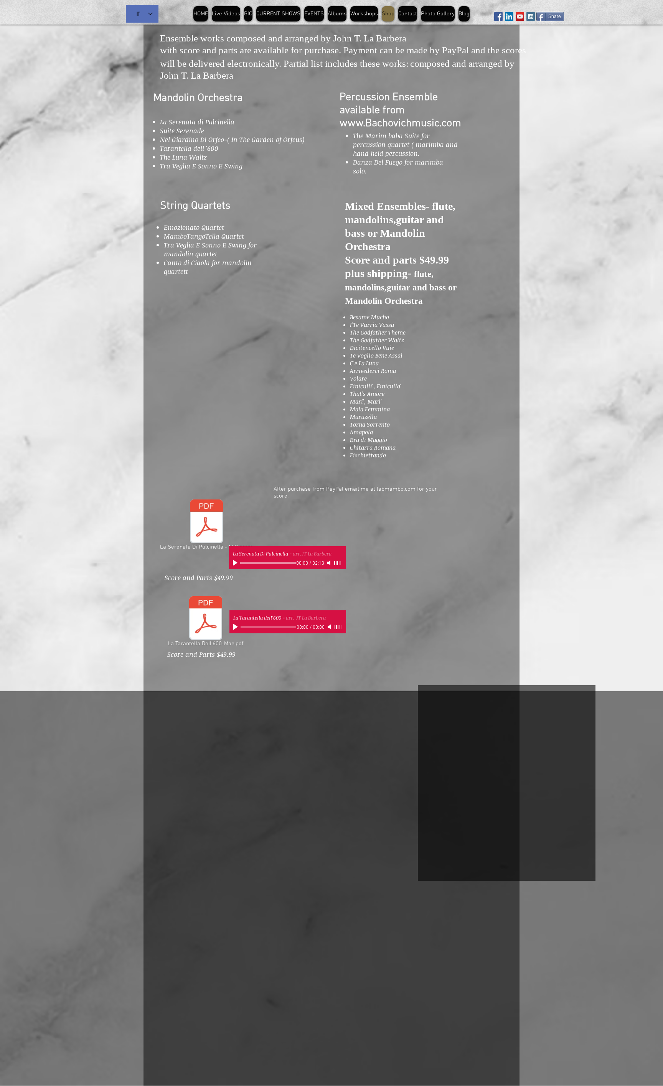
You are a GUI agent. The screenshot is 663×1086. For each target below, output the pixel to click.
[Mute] (329, 563)
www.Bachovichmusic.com (400, 123)
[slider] (338, 563)
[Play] (236, 563)
